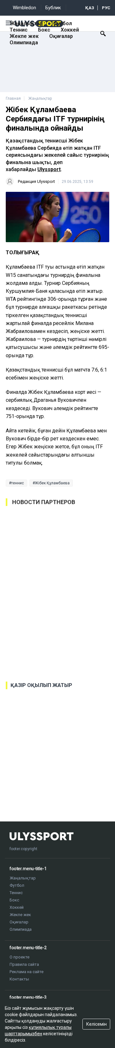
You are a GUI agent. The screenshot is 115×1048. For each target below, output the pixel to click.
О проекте (19, 957)
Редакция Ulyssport (36, 181)
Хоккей (70, 30)
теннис (17, 483)
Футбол (62, 23)
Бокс (44, 30)
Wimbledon (24, 8)
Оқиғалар (61, 36)
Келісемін (96, 1024)
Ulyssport (49, 169)
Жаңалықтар (26, 23)
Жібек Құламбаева (52, 483)
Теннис (18, 30)
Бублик (53, 8)
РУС (106, 7)
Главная (13, 98)
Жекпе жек (24, 36)
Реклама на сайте (26, 971)
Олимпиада (24, 43)
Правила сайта (24, 964)
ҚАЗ (89, 7)
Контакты (19, 979)
